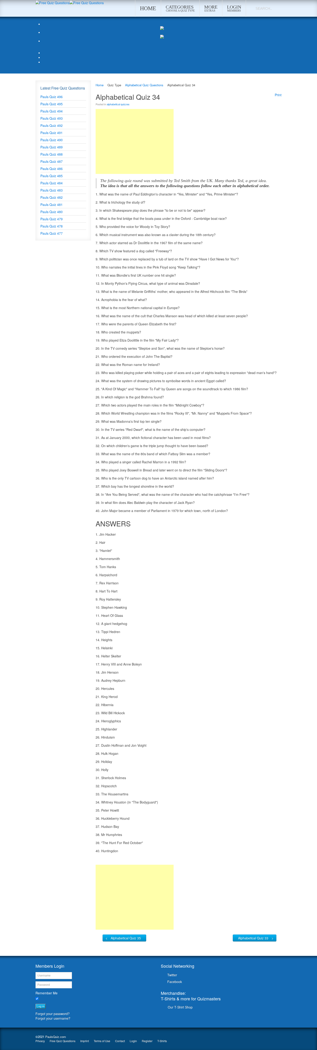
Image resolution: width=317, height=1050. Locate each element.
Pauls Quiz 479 (51, 219)
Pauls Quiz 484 (51, 183)
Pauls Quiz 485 (51, 175)
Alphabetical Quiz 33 (253, 938)
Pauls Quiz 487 (51, 161)
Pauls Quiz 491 (51, 132)
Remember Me (47, 993)
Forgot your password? (53, 1013)
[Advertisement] (135, 141)
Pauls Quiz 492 (51, 125)
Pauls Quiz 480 (51, 211)
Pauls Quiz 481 (51, 204)
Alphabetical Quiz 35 (126, 938)
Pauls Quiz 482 (51, 197)
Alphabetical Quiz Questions (144, 85)
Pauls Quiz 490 (51, 140)
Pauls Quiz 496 (51, 96)
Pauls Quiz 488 (51, 154)
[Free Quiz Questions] (53, 2)
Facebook (174, 981)
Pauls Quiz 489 (51, 147)
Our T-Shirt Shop (180, 1007)
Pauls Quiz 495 (51, 104)
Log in (41, 1006)
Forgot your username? (53, 1018)
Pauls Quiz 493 (51, 118)
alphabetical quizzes (118, 104)
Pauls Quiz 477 (51, 233)
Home (100, 85)
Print (278, 95)
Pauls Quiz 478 (51, 226)
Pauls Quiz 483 (51, 190)
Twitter (172, 975)
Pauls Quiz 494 (51, 111)
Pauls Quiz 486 (51, 168)
